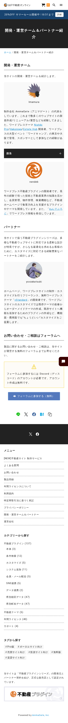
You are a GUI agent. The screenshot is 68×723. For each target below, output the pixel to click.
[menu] (61, 5)
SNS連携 (11, 583)
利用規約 (9, 493)
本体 (8, 549)
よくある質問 (11, 465)
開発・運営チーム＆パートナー (21, 514)
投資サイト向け (39, 652)
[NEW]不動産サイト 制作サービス (23, 458)
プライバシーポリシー (16, 507)
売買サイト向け (16, 652)
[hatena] (42, 414)
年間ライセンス (12, 619)
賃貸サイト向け (16, 657)
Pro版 (10, 646)
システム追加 (13, 569)
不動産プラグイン (14, 543)
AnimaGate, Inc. (41, 715)
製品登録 (9, 479)
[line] (18, 414)
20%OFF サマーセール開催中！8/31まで (29, 14)
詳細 (59, 14)
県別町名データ (15, 603)
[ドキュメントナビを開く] (63, 361)
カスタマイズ (13, 562)
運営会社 (9, 521)
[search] (54, 5)
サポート (9, 626)
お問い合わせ (11, 472)
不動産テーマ (11, 612)
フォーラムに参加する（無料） (36, 396)
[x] (26, 414)
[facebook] (34, 414)
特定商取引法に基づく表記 (19, 500)
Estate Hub (30, 129)
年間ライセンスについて (17, 486)
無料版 (57, 652)
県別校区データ (15, 597)
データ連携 (12, 590)
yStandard (21, 299)
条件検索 (11, 556)
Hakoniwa (16, 129)
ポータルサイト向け (31, 646)
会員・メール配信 (16, 576)
